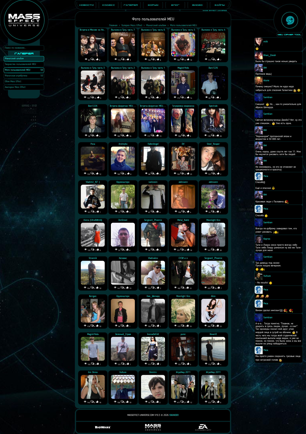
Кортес (266, 239)
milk (265, 41)
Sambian (267, 97)
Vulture (267, 276)
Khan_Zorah (269, 55)
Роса (265, 176)
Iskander (174, 415)
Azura (266, 80)
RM (265, 68)
